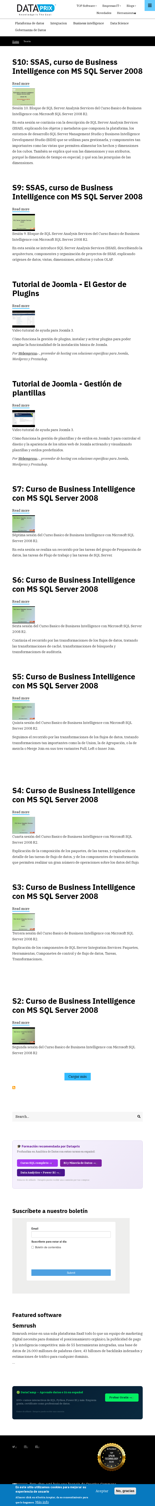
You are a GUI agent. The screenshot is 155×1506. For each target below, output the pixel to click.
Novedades (104, 13)
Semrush (24, 1325)
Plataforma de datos (29, 23)
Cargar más (77, 1076)
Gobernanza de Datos (30, 30)
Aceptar (102, 1491)
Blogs (132, 6)
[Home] (35, 9)
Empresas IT (112, 6)
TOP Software (87, 6)
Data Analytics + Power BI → (39, 1172)
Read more (20, 84)
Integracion (58, 23)
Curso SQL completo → (36, 1163)
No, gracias (125, 1491)
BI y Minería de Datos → (80, 1163)
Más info (42, 1502)
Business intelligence (88, 23)
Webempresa (27, 353)
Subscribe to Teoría (13, 1087)
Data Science (119, 23)
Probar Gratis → (120, 1397)
